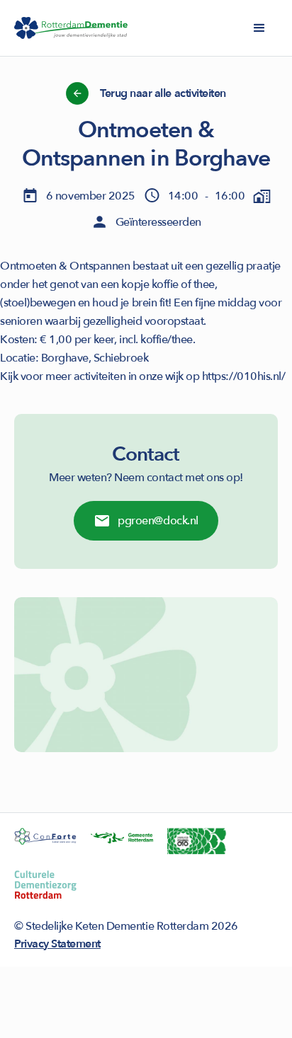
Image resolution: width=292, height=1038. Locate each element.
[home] (71, 28)
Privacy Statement (57, 944)
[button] (259, 28)
